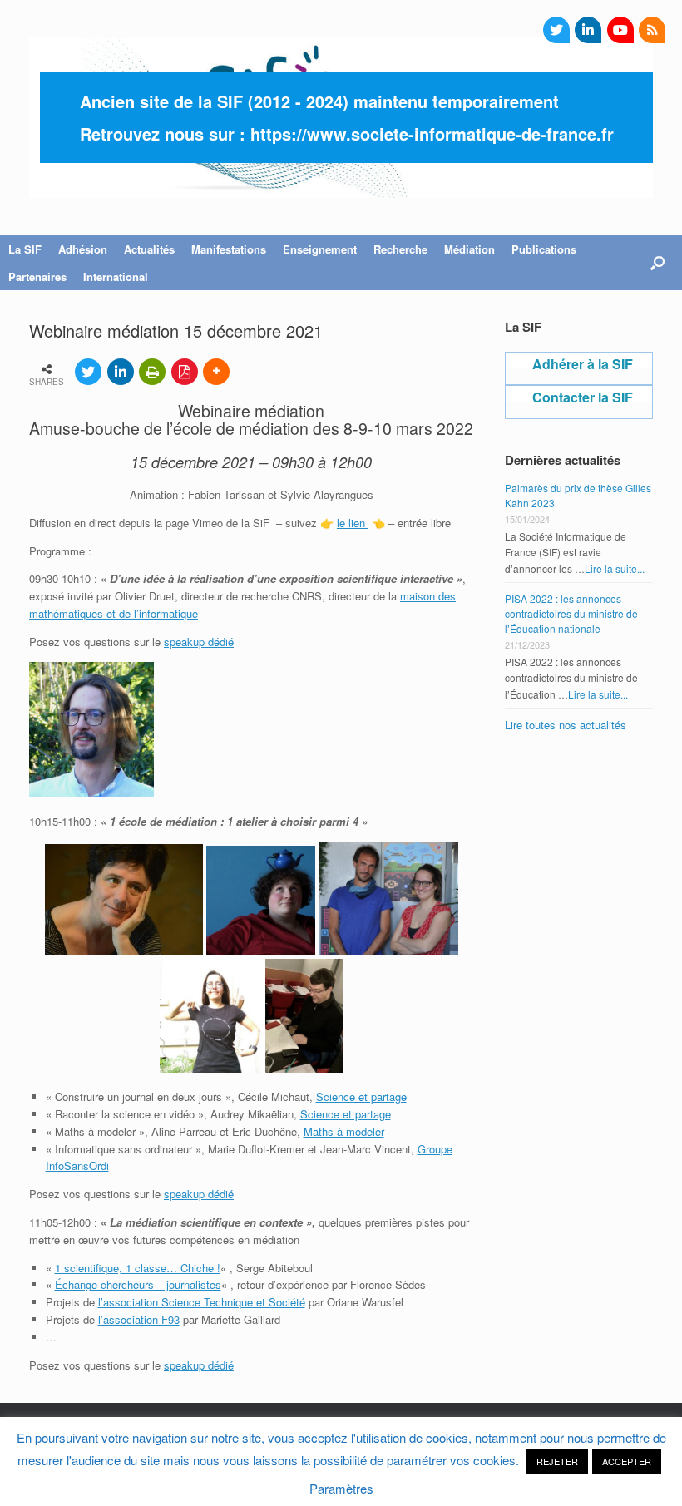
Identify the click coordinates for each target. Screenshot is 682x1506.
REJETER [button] (557, 1461)
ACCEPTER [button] (626, 1461)
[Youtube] (620, 30)
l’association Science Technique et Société (201, 1302)
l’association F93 (139, 1319)
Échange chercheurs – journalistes (138, 1284)
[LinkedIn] (588, 30)
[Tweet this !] (88, 371)
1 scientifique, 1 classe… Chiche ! (137, 1268)
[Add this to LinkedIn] (120, 371)
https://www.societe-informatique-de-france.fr (432, 133)
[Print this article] (152, 371)
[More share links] (216, 371)
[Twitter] (556, 30)
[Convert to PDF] (184, 371)
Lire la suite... (615, 568)
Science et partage (361, 1096)
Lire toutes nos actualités (565, 725)
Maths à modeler (344, 1131)
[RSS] (652, 30)
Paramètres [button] (341, 1488)
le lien (352, 523)
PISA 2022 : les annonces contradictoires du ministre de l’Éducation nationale (571, 613)
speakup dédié (199, 641)
